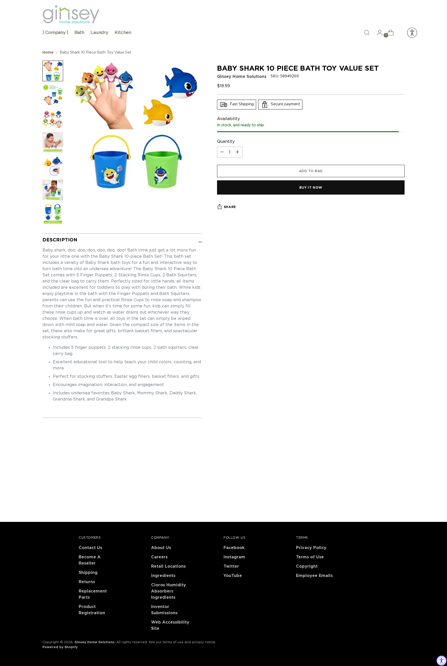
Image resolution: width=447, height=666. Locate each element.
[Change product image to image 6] (52, 190)
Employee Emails (314, 576)
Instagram (234, 557)
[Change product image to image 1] (52, 71)
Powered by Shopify (60, 647)
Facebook (234, 548)
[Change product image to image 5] (52, 166)
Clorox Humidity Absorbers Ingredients (168, 591)
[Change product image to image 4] (52, 142)
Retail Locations (168, 566)
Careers (159, 557)
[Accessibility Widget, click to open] (441, 660)
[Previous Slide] (388, 462)
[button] (367, 32)
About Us (161, 548)
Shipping (88, 573)
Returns (87, 582)
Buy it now (310, 187)
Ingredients (163, 576)
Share (230, 207)
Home (48, 52)
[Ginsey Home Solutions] (70, 14)
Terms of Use (310, 557)
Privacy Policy (311, 548)
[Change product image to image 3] (52, 118)
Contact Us (90, 548)
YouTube (233, 576)
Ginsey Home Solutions (241, 77)
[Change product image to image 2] (52, 94)
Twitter (231, 566)
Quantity (226, 141)
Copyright (307, 566)
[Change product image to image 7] (52, 213)
